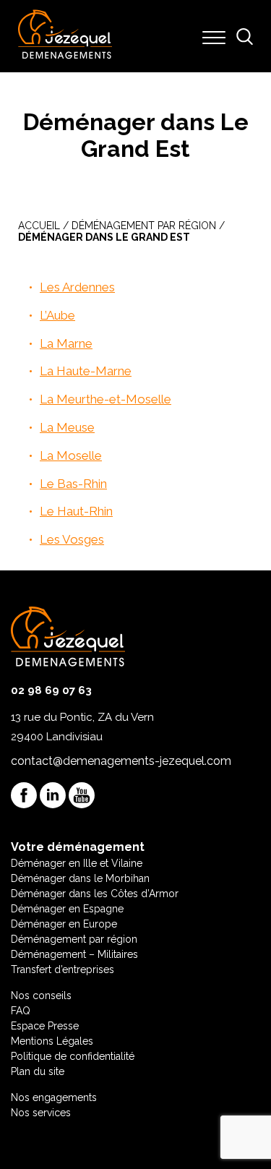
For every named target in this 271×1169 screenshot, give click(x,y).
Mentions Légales (52, 1041)
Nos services (41, 1112)
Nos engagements (54, 1097)
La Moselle (71, 455)
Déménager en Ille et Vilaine (76, 863)
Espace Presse (45, 1026)
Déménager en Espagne (67, 909)
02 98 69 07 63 (51, 690)
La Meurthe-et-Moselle (105, 399)
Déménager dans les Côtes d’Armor (94, 893)
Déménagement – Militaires (74, 954)
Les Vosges (72, 539)
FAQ (20, 1010)
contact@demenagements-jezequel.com (121, 761)
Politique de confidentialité (72, 1056)
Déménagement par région (144, 225)
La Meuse (67, 427)
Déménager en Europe (64, 924)
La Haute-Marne (86, 371)
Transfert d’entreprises (62, 969)
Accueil (39, 225)
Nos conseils (41, 995)
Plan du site (37, 1071)
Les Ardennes (77, 287)
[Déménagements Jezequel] (65, 36)
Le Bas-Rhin (73, 483)
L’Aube (57, 315)
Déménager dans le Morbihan (80, 878)
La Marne (66, 343)
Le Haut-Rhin (76, 511)
